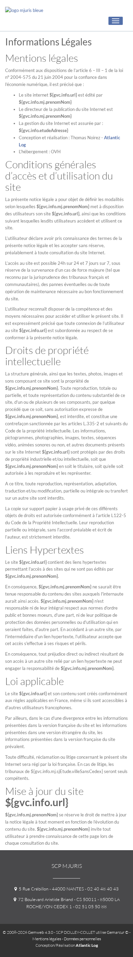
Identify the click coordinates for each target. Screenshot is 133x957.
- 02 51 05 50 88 (89, 906)
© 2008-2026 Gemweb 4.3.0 (28, 932)
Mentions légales (46, 938)
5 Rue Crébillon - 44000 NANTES (50, 888)
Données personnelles (82, 938)
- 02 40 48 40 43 (101, 888)
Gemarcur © (118, 932)
